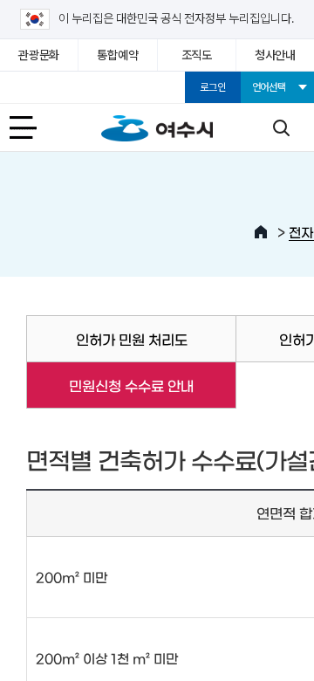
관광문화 (38, 55)
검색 (280, 127)
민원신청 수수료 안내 (110, 385)
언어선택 (269, 87)
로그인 (212, 87)
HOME (261, 232)
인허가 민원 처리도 (132, 339)
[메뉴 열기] (33, 127)
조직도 (196, 55)
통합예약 (117, 55)
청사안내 (275, 55)
